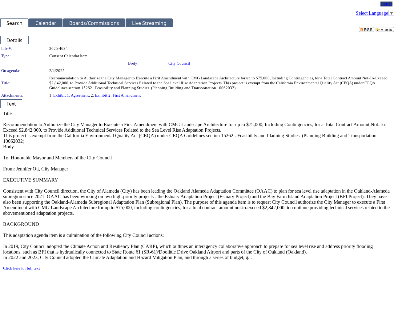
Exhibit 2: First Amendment (118, 95)
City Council (179, 63)
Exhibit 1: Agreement (71, 95)
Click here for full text (21, 268)
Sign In (386, 4)
